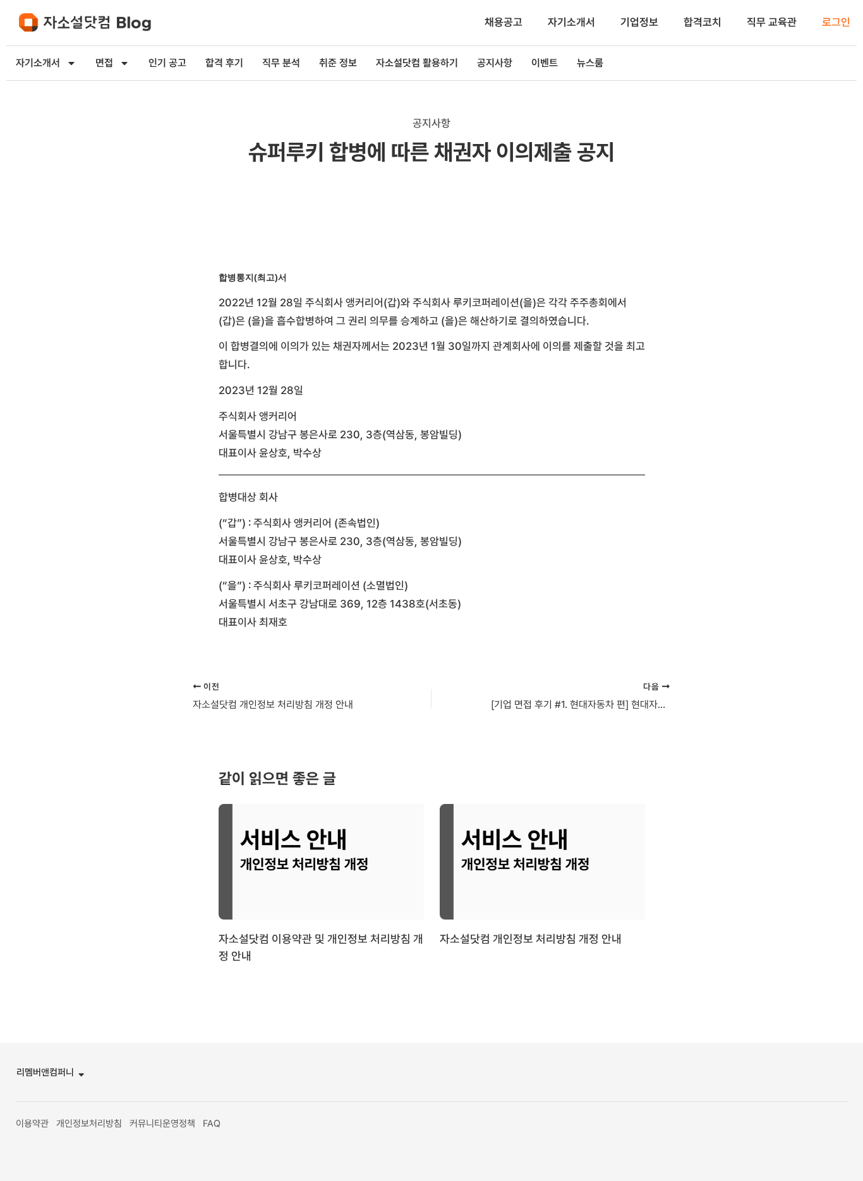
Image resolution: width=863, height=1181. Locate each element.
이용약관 (32, 1123)
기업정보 (639, 22)
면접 (104, 63)
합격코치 (702, 22)
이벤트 (544, 63)
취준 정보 (338, 63)
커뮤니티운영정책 (162, 1123)
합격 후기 (224, 63)
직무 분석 (281, 63)
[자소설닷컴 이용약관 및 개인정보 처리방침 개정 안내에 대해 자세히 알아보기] (321, 860)
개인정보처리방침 (89, 1123)
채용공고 (503, 22)
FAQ (211, 1123)
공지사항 (494, 63)
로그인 (836, 22)
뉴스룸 (590, 63)
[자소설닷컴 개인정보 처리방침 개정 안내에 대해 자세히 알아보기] (542, 860)
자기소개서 (571, 22)
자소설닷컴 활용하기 (417, 63)
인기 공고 (167, 63)
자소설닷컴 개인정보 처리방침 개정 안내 (531, 938)
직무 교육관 (772, 22)
